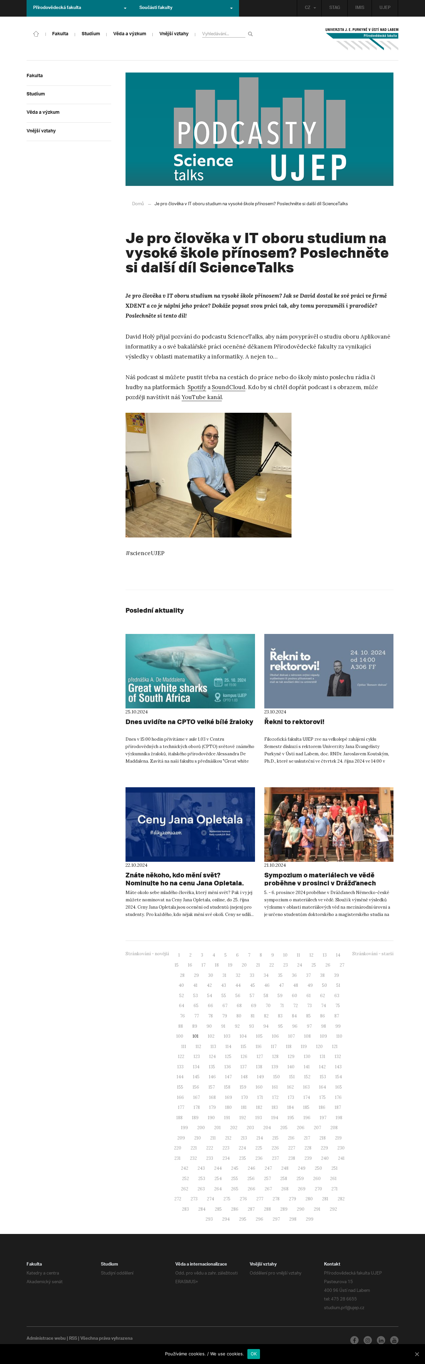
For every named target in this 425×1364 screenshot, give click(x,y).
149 (260, 1077)
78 (210, 1016)
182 (259, 1107)
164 (322, 1087)
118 (289, 1046)
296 (259, 1219)
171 (260, 1097)
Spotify (197, 387)
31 (224, 975)
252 (185, 1178)
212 (228, 1138)
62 (322, 995)
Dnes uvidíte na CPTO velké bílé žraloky (189, 721)
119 (304, 1046)
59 (280, 995)
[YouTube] (394, 1340)
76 (182, 1016)
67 (224, 1005)
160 (259, 1087)
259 (300, 1178)
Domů (138, 204)
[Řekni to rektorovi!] (329, 671)
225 (258, 1148)
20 (244, 965)
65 (196, 1005)
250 (318, 1168)
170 (244, 1097)
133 (180, 1067)
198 (339, 1118)
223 (225, 1148)
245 (234, 1168)
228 (307, 1148)
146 (212, 1077)
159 (243, 1087)
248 (285, 1168)
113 (213, 1046)
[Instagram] (368, 1340)
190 (211, 1118)
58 (266, 995)
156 (196, 1087)
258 (283, 1178)
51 (338, 985)
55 (223, 995)
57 (252, 995)
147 (228, 1077)
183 (275, 1107)
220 (177, 1148)
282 (341, 1199)
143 (338, 1067)
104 (243, 1036)
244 (218, 1168)
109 (323, 1036)
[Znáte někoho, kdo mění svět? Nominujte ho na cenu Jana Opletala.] (190, 824)
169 (228, 1097)
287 (251, 1209)
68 (239, 1005)
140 (291, 1067)
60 (294, 995)
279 (292, 1199)
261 (333, 1178)
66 (210, 1005)
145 (196, 1077)
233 (209, 1158)
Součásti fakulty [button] (155, 8)
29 (196, 975)
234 (226, 1158)
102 (211, 1036)
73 (309, 1005)
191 (227, 1118)
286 (234, 1209)
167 (196, 1097)
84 (294, 1016)
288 (267, 1209)
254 (218, 1178)
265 (234, 1189)
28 (182, 975)
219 (338, 1138)
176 (338, 1097)
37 (308, 975)
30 (210, 975)
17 (204, 965)
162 (290, 1087)
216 (291, 1138)
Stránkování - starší (372, 954)
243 (201, 1168)
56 (237, 995)
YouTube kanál (202, 397)
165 (338, 1087)
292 (333, 1209)
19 (230, 965)
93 (251, 1026)
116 (259, 1046)
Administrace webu (46, 1339)
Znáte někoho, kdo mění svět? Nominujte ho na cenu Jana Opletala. (185, 879)
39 (336, 975)
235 (242, 1158)
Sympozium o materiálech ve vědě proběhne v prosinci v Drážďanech (320, 879)
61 (308, 995)
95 (280, 1026)
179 (212, 1107)
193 (258, 1118)
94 (266, 1026)
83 (280, 1016)
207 (317, 1128)
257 (267, 1178)
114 (228, 1046)
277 (259, 1199)
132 (338, 1056)
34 (266, 975)
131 (322, 1056)
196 (306, 1118)
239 (308, 1158)
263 (201, 1189)
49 (310, 985)
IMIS (359, 8)
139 (275, 1067)
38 (322, 975)
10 (285, 955)
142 (322, 1067)
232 (193, 1158)
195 (291, 1118)
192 (242, 1118)
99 (338, 1026)
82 (266, 1016)
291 (317, 1209)
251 (334, 1168)
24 (299, 965)
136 (227, 1067)
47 (281, 985)
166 (180, 1097)
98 (323, 1026)
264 (218, 1189)
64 (181, 1005)
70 (268, 1005)
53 (195, 995)
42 (209, 985)
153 (323, 1077)
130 (307, 1056)
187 (338, 1107)
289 (284, 1209)
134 (196, 1067)
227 (291, 1148)
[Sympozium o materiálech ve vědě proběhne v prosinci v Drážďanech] (329, 824)
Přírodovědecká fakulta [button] (57, 8)
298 (293, 1219)
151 (292, 1077)
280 (309, 1199)
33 (252, 975)
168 (212, 1097)
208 (334, 1128)
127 (260, 1056)
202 (233, 1128)
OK (254, 1353)
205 (284, 1128)
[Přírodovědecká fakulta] (36, 33)
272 (177, 1199)
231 (177, 1158)
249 (301, 1168)
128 (275, 1056)
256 (251, 1178)
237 (275, 1158)
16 (190, 965)
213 (244, 1138)
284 (202, 1209)
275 (226, 1199)
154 (338, 1077)
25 (313, 965)
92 (237, 1026)
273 (194, 1199)
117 (274, 1046)
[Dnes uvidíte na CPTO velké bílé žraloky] (190, 671)
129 (291, 1056)
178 (197, 1107)
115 (243, 1046)
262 (184, 1189)
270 (318, 1189)
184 (290, 1107)
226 (275, 1148)
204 (267, 1128)
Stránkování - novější (147, 954)
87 (336, 1016)
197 (323, 1118)
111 (183, 1046)
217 (307, 1138)
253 (201, 1178)
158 (227, 1087)
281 (325, 1199)
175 (322, 1097)
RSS (73, 1339)
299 (309, 1219)
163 (306, 1087)
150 (276, 1077)
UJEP (385, 8)
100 (179, 1036)
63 (336, 995)
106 (275, 1036)
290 (300, 1209)
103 (227, 1036)
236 (259, 1158)
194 (274, 1118)
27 (342, 965)
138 (259, 1067)
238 (291, 1158)
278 (276, 1199)
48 (295, 985)
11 (298, 955)
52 (181, 995)
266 (251, 1189)
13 (325, 955)
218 (322, 1138)
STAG (334, 8)
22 (271, 965)
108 (307, 1036)
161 (275, 1087)
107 (291, 1036)
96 (295, 1026)
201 (217, 1128)
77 (196, 1016)
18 (217, 965)
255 (234, 1178)
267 (268, 1189)
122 (181, 1056)
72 (295, 1005)
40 (181, 985)
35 (280, 975)
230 (341, 1148)
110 (339, 1036)
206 (300, 1128)
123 (197, 1056)
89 (194, 1026)
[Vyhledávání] (251, 33)
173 (291, 1097)
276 (243, 1199)
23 (285, 965)
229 (324, 1148)
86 (322, 1016)
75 (337, 1005)
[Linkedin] (381, 1340)
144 (180, 1077)
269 (301, 1189)
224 (242, 1148)
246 (251, 1168)
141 (307, 1067)
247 (268, 1168)
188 (179, 1118)
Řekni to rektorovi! (294, 721)
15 (177, 965)
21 (258, 965)
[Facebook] (354, 1340)
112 (198, 1046)
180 (228, 1107)
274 (210, 1199)
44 (238, 985)
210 (197, 1138)
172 (275, 1097)
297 (276, 1219)
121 (335, 1046)
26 (327, 965)
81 (253, 1016)
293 (209, 1219)
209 (181, 1138)
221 (194, 1148)
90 (209, 1026)
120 (319, 1046)
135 (212, 1067)
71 (282, 1005)
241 (341, 1158)
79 (224, 1016)
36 (294, 975)
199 (184, 1128)
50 (324, 985)
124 (212, 1056)
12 (311, 955)
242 (184, 1168)
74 (323, 1005)
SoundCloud (228, 387)
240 (325, 1158)
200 (201, 1128)
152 (307, 1077)
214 (259, 1138)
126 (244, 1056)
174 (306, 1097)
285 (218, 1209)
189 (195, 1118)
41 (195, 985)
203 (250, 1128)
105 (259, 1036)
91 (223, 1026)
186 (322, 1107)
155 (180, 1087)
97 (309, 1026)
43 (223, 985)
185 (306, 1107)
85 (308, 1016)
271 (334, 1189)
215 (275, 1138)
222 (209, 1148)
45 (252, 985)
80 (238, 1016)
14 (338, 955)
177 (181, 1107)
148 (244, 1077)
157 (212, 1087)
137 (243, 1067)
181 (244, 1107)
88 (180, 1026)
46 (267, 985)
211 (213, 1138)
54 (209, 995)
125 (228, 1056)
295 (242, 1219)
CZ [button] (307, 8)
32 (238, 975)
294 (226, 1219)
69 (253, 1005)
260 (317, 1178)
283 (185, 1209)
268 (285, 1189)
